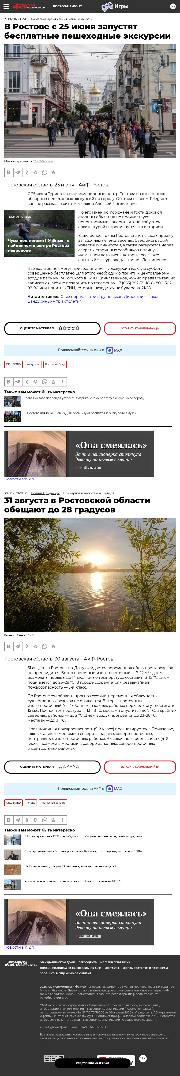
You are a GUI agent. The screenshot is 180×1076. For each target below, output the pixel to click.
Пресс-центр (88, 962)
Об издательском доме (57, 962)
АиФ (30, 635)
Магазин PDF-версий (115, 962)
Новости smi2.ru (19, 479)
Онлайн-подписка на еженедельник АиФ (70, 968)
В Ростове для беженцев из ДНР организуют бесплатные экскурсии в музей (80, 413)
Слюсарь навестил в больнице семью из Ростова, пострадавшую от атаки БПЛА (83, 851)
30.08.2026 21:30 (15, 493)
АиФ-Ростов (43, 161)
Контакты (112, 968)
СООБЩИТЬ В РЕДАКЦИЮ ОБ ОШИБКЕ (65, 973)
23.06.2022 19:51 (15, 19)
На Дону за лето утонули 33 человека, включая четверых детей (70, 866)
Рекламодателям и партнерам (145, 968)
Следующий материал (92, 1063)
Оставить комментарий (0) (140, 328)
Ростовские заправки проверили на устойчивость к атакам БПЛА (72, 881)
